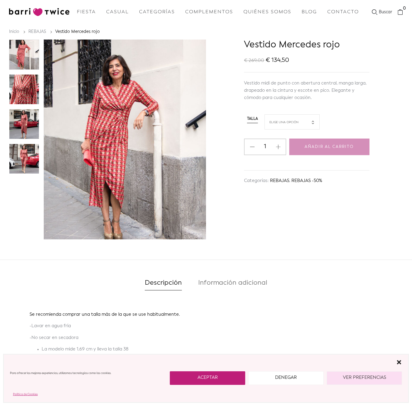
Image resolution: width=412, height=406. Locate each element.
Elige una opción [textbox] (284, 122)
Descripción (163, 283)
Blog (309, 12)
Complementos (209, 12)
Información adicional (232, 283)
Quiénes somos (267, 12)
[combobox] (292, 121)
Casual (117, 12)
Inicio (14, 32)
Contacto (343, 12)
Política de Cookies (25, 394)
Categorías (157, 12)
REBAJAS (37, 32)
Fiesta (86, 12)
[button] (399, 362)
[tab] (163, 284)
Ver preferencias (364, 378)
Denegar (286, 378)
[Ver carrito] (400, 12)
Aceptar (208, 378)
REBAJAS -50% (306, 181)
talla (252, 119)
